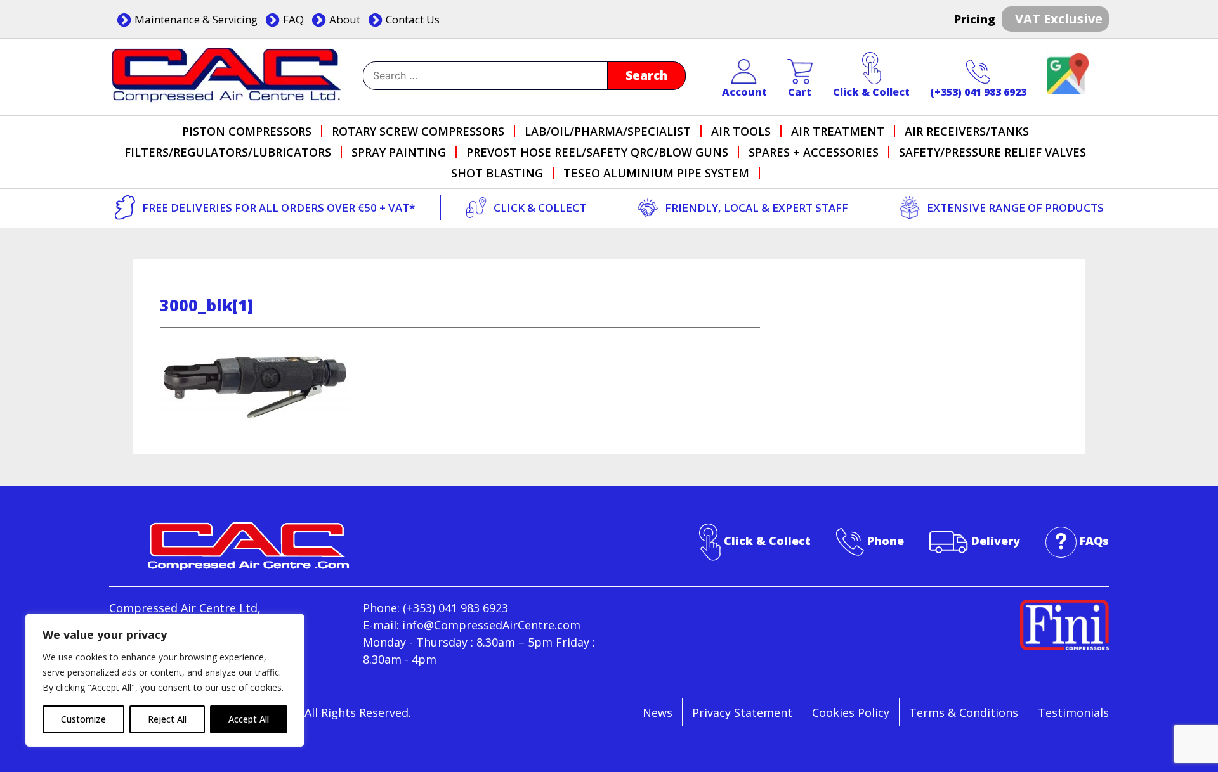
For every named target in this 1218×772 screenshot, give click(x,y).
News (657, 712)
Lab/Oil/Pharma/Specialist (608, 131)
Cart (799, 92)
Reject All (167, 719)
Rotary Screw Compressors (418, 131)
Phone (885, 540)
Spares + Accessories (814, 152)
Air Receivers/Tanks (967, 131)
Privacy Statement (742, 712)
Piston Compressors (246, 131)
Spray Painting (398, 152)
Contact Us (413, 19)
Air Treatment (837, 131)
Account (744, 92)
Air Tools (741, 131)
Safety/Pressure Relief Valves (992, 152)
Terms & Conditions (963, 712)
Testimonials (1073, 712)
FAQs (1094, 540)
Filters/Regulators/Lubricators (227, 152)
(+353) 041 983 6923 (978, 92)
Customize (83, 719)
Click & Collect (871, 92)
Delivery (995, 540)
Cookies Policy (850, 712)
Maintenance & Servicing (196, 19)
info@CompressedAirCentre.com (491, 625)
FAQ (293, 19)
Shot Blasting (497, 173)
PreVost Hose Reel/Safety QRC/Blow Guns (597, 152)
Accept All (248, 719)
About (344, 19)
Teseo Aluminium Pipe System (656, 173)
